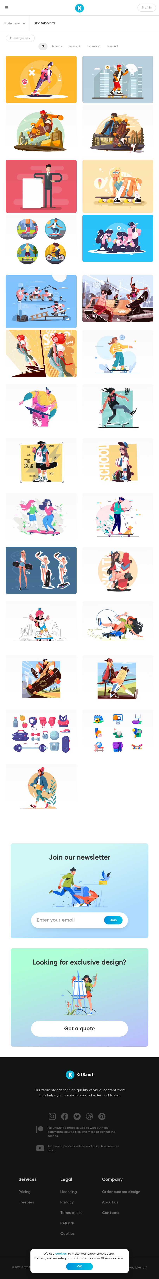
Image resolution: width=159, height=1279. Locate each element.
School (90, 488)
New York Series (96, 651)
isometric (75, 46)
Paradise (15, 434)
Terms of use (71, 1213)
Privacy (66, 1202)
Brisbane (14, 543)
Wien (12, 651)
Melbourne (92, 543)
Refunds (67, 1223)
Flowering (92, 380)
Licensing (68, 1192)
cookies (61, 1253)
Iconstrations (17, 271)
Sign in (147, 7)
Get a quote (79, 1028)
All (42, 46)
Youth (12, 705)
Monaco (14, 814)
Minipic (90, 759)
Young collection (96, 434)
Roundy (90, 597)
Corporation (17, 597)
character (57, 46)
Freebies (26, 1202)
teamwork (94, 46)
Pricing (25, 1192)
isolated (112, 46)
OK (79, 1266)
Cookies (67, 1234)
